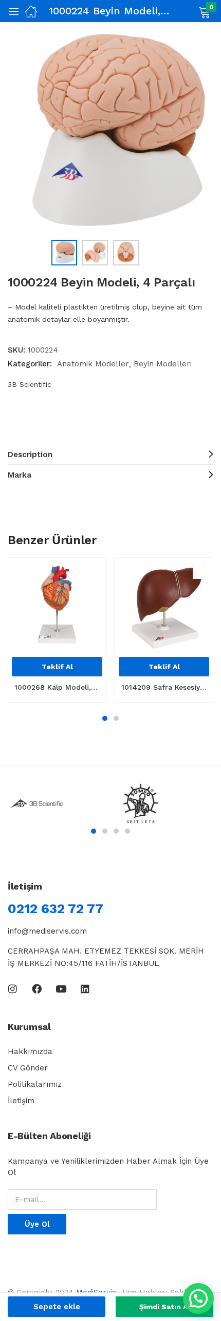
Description (30, 454)
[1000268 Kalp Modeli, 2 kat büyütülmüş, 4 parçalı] (57, 607)
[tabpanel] (57, 634)
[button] (191, 11)
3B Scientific (29, 384)
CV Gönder (28, 1067)
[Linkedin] (85, 989)
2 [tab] (116, 718)
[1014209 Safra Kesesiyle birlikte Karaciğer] (164, 607)
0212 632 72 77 (55, 908)
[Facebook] (37, 989)
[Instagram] (12, 989)
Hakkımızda (30, 1051)
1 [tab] (104, 718)
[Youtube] (61, 989)
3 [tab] (116, 831)
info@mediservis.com (47, 931)
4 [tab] (127, 831)
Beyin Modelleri (163, 363)
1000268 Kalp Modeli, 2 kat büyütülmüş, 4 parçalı (57, 687)
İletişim (21, 1100)
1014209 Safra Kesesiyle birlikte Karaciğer (164, 687)
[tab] (110, 454)
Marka (19, 475)
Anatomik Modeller (93, 363)
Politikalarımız (35, 1084)
